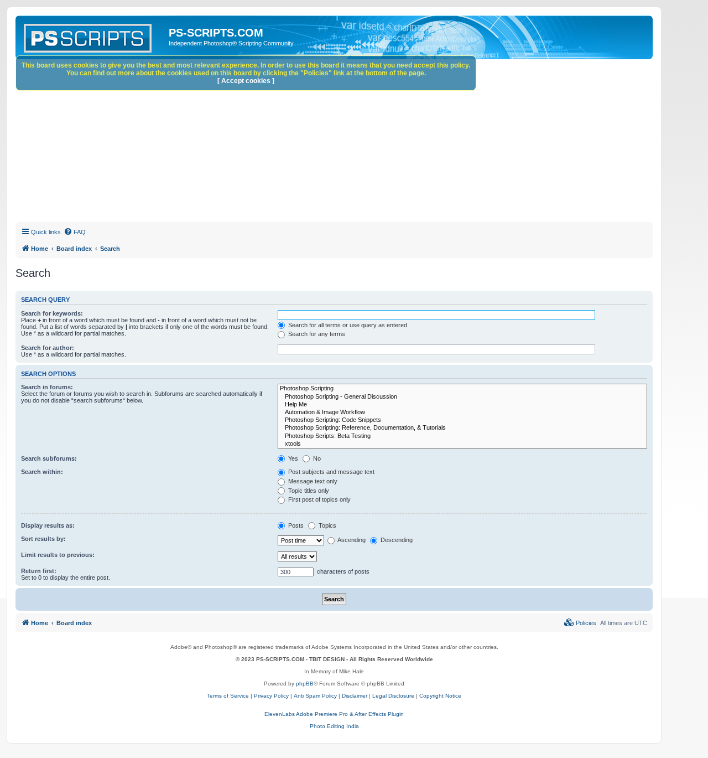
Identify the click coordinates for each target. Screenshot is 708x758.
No (316, 458)
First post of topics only (319, 499)
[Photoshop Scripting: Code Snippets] (462, 420)
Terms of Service (228, 696)
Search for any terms (316, 334)
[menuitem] (75, 232)
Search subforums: (49, 458)
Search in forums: (47, 387)
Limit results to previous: (58, 554)
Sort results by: (43, 538)
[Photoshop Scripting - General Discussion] (462, 397)
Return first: (38, 571)
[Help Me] (462, 405)
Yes (292, 458)
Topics (326, 525)
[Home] (93, 36)
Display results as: (48, 525)
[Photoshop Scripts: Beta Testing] (462, 436)
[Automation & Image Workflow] (462, 412)
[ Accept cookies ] (245, 81)
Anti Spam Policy (315, 696)
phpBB (305, 683)
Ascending (351, 540)
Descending (396, 540)
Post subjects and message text (330, 471)
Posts (295, 525)
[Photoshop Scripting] (462, 389)
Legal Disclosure (393, 696)
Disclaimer (354, 696)
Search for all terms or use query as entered (347, 325)
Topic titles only (308, 490)
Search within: (42, 471)
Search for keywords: (52, 313)
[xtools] (462, 444)
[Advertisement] (347, 142)
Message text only (312, 481)
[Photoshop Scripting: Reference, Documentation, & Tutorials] (462, 428)
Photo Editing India (334, 726)
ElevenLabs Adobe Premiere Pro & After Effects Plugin (334, 714)
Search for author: (47, 347)
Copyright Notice (440, 696)
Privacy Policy (271, 696)
